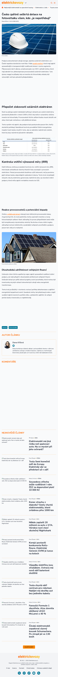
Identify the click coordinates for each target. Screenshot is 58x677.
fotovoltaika (13, 327)
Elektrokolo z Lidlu (41, 7)
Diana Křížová (5, 21)
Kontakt (21, 668)
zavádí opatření (38, 64)
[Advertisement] (29, 90)
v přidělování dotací (13, 214)
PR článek (31, 438)
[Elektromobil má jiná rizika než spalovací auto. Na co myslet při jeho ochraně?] (14, 444)
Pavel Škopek (32, 458)
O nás (8, 668)
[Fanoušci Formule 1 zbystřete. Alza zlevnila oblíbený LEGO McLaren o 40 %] (14, 609)
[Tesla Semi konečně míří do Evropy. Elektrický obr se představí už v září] (14, 465)
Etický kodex (31, 668)
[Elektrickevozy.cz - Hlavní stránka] (13, 2)
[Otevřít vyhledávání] (51, 3)
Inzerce (14, 668)
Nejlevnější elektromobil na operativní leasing (18, 7)
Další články (29, 647)
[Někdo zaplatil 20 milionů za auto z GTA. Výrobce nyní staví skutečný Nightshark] (14, 525)
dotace (4, 327)
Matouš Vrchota (33, 478)
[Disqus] (29, 385)
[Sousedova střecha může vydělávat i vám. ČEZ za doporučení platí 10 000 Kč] (14, 485)
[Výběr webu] (25, 2)
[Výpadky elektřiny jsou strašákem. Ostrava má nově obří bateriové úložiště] (14, 568)
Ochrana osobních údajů (44, 668)
